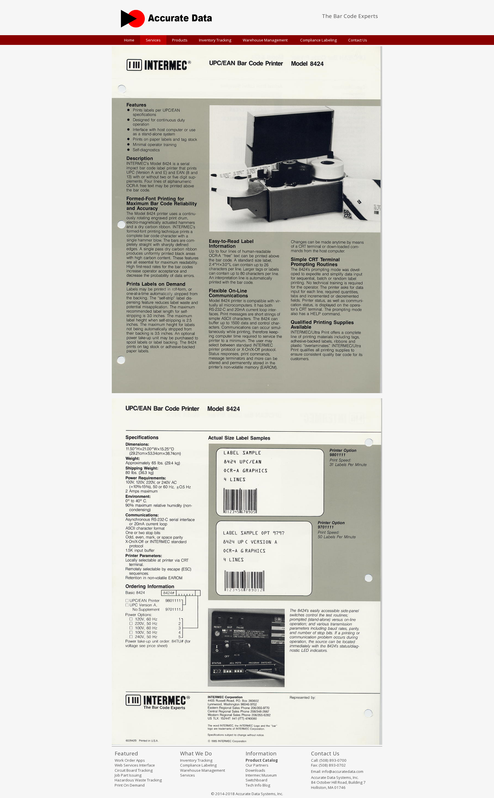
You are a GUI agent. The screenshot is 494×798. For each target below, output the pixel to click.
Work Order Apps (130, 760)
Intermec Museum (261, 775)
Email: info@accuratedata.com (337, 771)
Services (187, 775)
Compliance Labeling (198, 765)
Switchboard (256, 780)
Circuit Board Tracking (134, 770)
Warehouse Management (202, 770)
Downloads (255, 770)
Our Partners (257, 765)
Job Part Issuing (128, 775)
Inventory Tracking (196, 760)
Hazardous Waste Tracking (138, 780)
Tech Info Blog (258, 785)
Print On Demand (130, 785)
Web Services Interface (135, 765)
